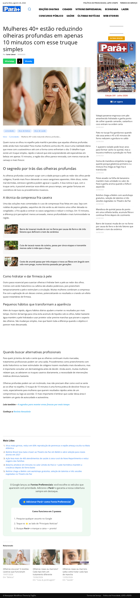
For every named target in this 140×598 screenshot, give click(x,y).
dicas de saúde (40, 131)
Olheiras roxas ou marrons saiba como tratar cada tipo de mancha (75, 572)
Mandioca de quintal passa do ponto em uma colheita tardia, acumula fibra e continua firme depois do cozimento (114, 212)
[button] (29, 9)
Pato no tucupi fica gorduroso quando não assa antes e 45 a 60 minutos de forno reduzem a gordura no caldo (114, 135)
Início (5, 137)
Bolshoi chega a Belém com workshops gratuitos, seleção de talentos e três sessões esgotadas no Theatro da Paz (114, 198)
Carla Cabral (10, 54)
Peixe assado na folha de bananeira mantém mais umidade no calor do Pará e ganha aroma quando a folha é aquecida (113, 182)
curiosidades (9, 131)
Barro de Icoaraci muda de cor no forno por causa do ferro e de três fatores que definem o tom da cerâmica (114, 226)
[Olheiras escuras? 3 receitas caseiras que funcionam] (16, 557)
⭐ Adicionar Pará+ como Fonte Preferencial (47, 501)
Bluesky (28, 61)
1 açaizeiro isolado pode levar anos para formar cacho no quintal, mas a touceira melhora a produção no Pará (113, 149)
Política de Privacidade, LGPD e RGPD (117, 595)
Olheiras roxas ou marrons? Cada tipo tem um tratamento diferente (45, 572)
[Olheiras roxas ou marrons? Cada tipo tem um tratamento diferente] (46, 557)
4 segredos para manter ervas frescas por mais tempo (44, 404)
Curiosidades (14, 137)
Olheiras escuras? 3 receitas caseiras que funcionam (16, 570)
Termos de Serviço (94, 595)
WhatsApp (9, 61)
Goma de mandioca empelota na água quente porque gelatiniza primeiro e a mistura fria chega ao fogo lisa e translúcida (114, 165)
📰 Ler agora (116, 101)
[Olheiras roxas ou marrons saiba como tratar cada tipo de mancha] (76, 557)
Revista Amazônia (22, 411)
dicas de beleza (24, 131)
